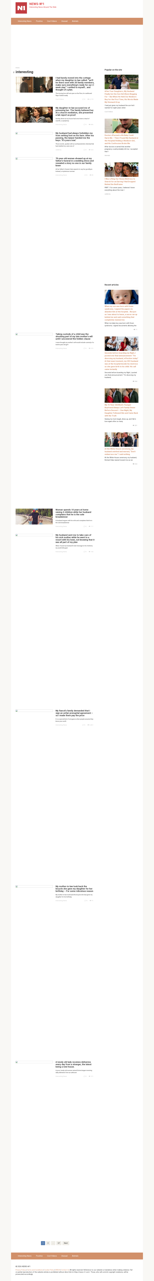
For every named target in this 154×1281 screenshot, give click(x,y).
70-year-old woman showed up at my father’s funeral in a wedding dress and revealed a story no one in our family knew (75, 162)
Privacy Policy (21, 1270)
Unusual (64, 21)
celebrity (58, 150)
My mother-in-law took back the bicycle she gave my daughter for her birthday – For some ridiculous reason (74, 888)
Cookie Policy (49, 1270)
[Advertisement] (77, 44)
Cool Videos (52, 21)
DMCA (57, 1270)
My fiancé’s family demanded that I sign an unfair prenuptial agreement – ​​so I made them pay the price (74, 713)
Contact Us (65, 1270)
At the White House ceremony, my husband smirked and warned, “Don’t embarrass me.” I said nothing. (120, 451)
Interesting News (24, 21)
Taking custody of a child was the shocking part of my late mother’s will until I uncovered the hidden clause (74, 336)
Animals (75, 21)
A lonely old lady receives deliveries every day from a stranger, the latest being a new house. (73, 1064)
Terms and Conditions (35, 1270)
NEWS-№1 (36, 4)
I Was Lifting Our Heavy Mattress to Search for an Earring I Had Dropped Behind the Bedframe (120, 181)
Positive (39, 21)
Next (66, 1243)
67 (59, 1243)
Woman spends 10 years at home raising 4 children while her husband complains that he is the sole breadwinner (73, 513)
